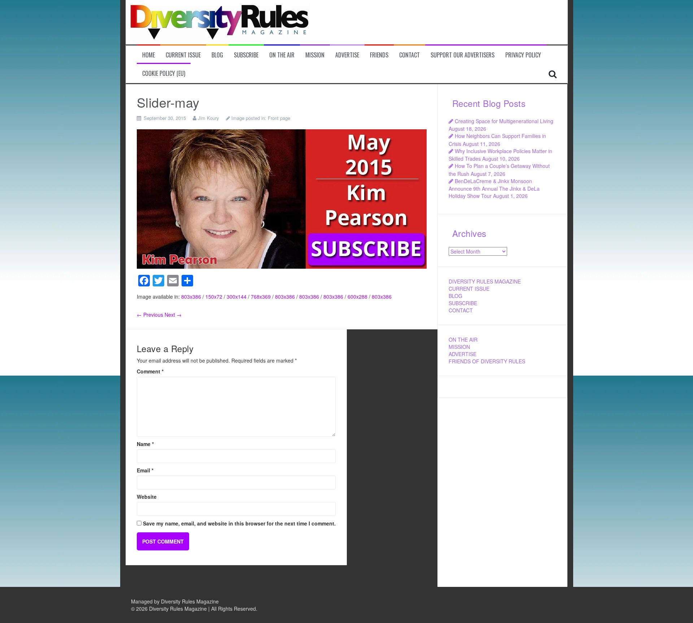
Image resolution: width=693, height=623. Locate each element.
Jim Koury (208, 117)
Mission (314, 55)
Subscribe (246, 55)
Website (147, 496)
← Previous (150, 314)
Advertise (347, 55)
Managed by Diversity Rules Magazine (175, 601)
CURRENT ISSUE (469, 288)
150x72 (213, 296)
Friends (379, 55)
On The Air (282, 55)
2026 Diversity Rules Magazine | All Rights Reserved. (196, 608)
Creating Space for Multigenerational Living (504, 121)
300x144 (237, 296)
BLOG (455, 295)
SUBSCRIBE (463, 303)
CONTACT (461, 310)
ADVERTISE (462, 354)
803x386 (191, 296)
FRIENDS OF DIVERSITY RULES (487, 361)
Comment (150, 371)
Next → (173, 314)
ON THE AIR (463, 339)
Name (145, 443)
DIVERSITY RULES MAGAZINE (485, 281)
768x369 (261, 296)
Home (148, 55)
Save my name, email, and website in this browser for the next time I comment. (239, 523)
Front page (279, 117)
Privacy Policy (523, 55)
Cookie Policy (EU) (163, 73)
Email (145, 470)
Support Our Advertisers (462, 55)
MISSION (459, 346)
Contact (409, 55)
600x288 (357, 296)
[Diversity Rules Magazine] (220, 21)
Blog (217, 55)
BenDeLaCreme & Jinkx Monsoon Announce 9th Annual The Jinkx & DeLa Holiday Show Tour (494, 188)
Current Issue (183, 55)
